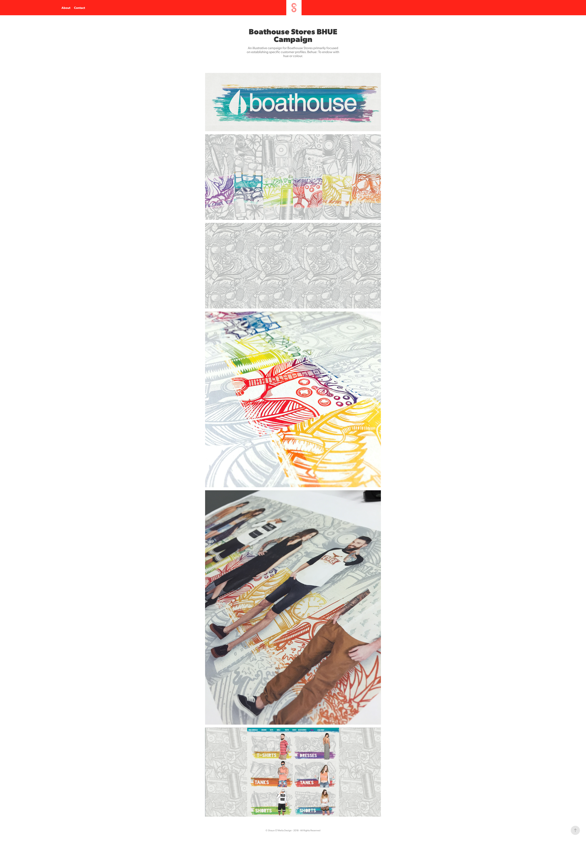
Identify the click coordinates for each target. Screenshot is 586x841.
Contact (79, 8)
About (65, 8)
